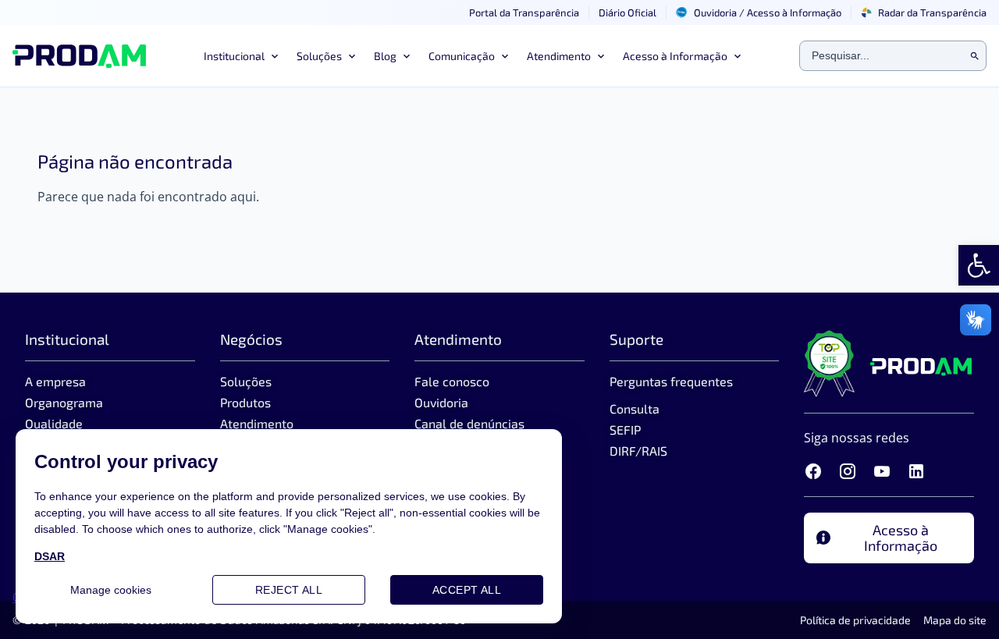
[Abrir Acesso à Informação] (736, 56)
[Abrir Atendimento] (599, 56)
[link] (978, 265)
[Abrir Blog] (405, 56)
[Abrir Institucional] (273, 56)
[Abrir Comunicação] (503, 56)
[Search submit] (975, 56)
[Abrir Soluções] (350, 56)
